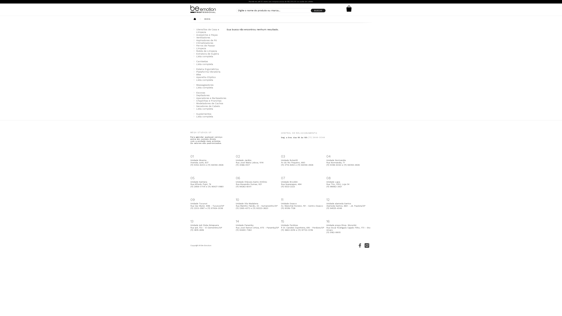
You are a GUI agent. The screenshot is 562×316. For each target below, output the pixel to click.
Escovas (200, 92)
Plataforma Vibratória (208, 71)
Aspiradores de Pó (206, 40)
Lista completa (204, 56)
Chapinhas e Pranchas (208, 100)
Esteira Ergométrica (207, 69)
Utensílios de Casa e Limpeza (207, 31)
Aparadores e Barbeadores (211, 98)
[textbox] (281, 10)
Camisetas (202, 61)
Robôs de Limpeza (206, 51)
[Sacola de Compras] (349, 9)
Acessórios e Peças (207, 35)
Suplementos (203, 114)
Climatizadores (204, 43)
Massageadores (205, 85)
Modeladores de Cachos (209, 103)
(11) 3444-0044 (316, 137)
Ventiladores (203, 37)
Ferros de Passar (205, 45)
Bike (198, 74)
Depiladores (203, 95)
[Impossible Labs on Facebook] (360, 245)
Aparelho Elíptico (206, 77)
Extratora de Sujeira (207, 53)
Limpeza (201, 48)
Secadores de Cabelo (208, 106)
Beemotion (194, 19)
